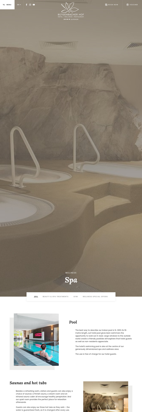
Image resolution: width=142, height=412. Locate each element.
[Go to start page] (71, 11)
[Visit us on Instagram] (30, 5)
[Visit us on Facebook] (26, 5)
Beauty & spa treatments (56, 296)
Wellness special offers (95, 296)
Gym (75, 296)
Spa (36, 296)
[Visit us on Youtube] (34, 5)
